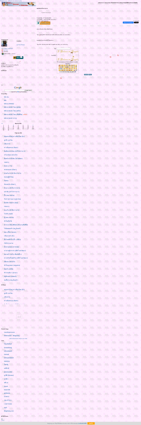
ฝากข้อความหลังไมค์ (8, 48)
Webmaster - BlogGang (11, 335)
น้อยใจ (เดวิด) (8, 269)
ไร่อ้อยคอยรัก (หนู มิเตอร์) (12, 228)
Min (5, 100)
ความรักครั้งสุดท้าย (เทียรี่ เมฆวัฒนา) (16, 258)
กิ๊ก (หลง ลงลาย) (9, 195)
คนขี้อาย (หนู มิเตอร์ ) (11, 280)
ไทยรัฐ (6, 364)
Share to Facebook (128, 22)
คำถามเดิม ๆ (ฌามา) (10, 272)
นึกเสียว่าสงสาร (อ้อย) (11, 203)
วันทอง (6, 180)
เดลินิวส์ (6, 368)
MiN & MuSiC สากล (10, 118)
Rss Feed (5, 50)
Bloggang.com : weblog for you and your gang (11, 0)
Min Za (6, 97)
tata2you (7, 361)
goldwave (7, 393)
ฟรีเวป (6, 382)
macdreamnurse (9, 332)
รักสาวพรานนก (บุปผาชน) (12, 199)
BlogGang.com (9, 411)
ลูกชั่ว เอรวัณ (8, 140)
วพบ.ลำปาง (7, 400)
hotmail (6, 354)
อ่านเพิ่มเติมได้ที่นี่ (82, 423)
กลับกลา (7, 144)
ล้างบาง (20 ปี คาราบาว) (12, 188)
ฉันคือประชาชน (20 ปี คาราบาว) (14, 151)
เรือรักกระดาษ (8, 243)
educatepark (8, 351)
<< (2, 123)
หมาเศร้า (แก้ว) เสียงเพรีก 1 (13, 254)
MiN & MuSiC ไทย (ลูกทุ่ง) (12, 107)
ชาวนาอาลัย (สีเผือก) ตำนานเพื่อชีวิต (16, 225)
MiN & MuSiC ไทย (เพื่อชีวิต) (13, 114)
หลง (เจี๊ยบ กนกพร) (10, 232)
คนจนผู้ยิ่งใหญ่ (8, 177)
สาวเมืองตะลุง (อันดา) (11, 147)
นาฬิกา (6, 379)
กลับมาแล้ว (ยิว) (9, 236)
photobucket (8, 372)
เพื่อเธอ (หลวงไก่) (9, 261)
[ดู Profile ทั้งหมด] (21, 44)
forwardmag (8, 347)
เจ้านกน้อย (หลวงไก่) (10, 155)
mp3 (5, 407)
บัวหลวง (6, 396)
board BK (7, 390)
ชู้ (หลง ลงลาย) (9, 217)
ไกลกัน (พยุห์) (8, 214)
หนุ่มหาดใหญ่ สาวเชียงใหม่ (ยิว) (14, 136)
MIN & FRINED (9, 104)
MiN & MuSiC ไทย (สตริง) (12, 111)
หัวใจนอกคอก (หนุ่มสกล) (12, 265)
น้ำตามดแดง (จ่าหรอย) (11, 247)
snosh (6, 386)
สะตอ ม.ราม (8, 166)
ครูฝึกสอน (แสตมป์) (10, 276)
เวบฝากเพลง (8, 404)
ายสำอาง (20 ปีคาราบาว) (12, 173)
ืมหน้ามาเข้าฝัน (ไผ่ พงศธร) (13, 158)
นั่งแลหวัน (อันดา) (10, 184)
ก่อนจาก (6, 206)
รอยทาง (6, 162)
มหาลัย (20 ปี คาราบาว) (11, 191)
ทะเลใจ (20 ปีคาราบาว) (11, 210)
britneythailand (9, 358)
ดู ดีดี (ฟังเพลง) (9, 375)
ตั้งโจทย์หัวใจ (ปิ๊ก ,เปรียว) (12, 239)
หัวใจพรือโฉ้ (8, 221)
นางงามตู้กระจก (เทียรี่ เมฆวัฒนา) (15, 250)
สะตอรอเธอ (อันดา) (10, 169)
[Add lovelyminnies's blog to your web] (18, 338)
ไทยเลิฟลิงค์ (8, 344)
